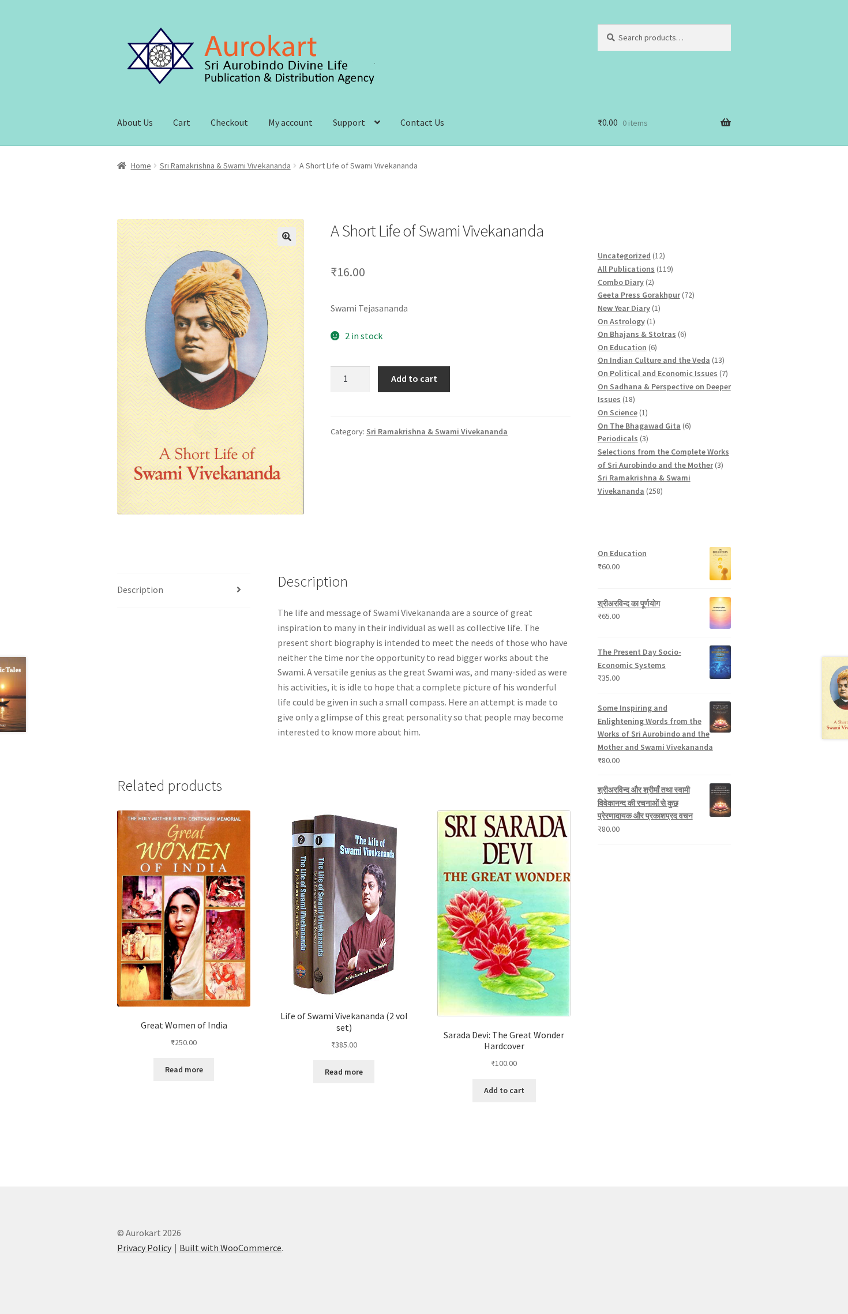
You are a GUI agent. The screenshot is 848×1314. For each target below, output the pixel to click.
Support (349, 122)
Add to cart (414, 378)
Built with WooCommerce (230, 1247)
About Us (135, 122)
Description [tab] (140, 589)
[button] (286, 236)
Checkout (229, 122)
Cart (181, 122)
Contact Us (422, 122)
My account (290, 122)
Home (141, 165)
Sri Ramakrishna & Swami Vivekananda (225, 165)
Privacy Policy (144, 1247)
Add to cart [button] (504, 1090)
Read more (184, 1069)
